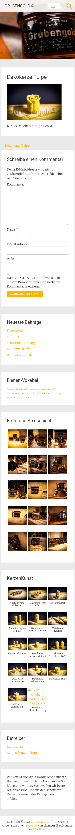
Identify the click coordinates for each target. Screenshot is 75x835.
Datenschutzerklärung (23, 753)
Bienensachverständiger (41, 389)
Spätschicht (25, 398)
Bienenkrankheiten (21, 355)
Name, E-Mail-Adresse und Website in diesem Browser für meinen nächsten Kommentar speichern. (33, 282)
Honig (58, 393)
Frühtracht (14, 336)
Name (12, 229)
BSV (54, 389)
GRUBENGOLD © (19, 6)
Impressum (15, 746)
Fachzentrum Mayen (16, 393)
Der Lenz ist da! (18, 349)
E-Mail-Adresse (19, 244)
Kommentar (15, 184)
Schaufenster (13, 398)
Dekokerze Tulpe (15, 145)
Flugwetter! (15, 330)
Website (12, 259)
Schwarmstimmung (21, 343)
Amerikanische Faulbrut (18, 389)
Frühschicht (32, 393)
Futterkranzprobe (47, 393)
